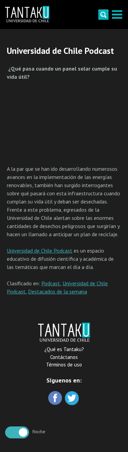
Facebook (55, 398)
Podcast (50, 283)
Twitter (72, 398)
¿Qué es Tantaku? (64, 349)
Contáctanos (64, 357)
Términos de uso (64, 364)
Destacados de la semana (57, 291)
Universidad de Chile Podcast (39, 250)
